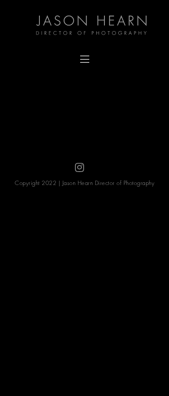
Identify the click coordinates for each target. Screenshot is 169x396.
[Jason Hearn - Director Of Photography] (95, 26)
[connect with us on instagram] (79, 167)
